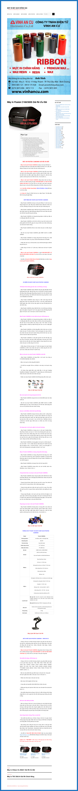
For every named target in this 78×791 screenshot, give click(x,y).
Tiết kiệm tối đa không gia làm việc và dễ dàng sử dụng (34, 141)
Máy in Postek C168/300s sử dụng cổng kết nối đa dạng (34, 148)
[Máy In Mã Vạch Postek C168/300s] (47, 749)
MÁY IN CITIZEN (39, 14)
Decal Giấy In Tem (59, 126)
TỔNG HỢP (57, 146)
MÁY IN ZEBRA (24, 14)
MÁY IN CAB (58, 130)
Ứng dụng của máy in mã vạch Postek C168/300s (33, 150)
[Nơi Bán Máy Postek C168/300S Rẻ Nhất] (25, 749)
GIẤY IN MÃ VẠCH (59, 127)
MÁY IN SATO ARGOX (59, 137)
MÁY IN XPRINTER (59, 142)
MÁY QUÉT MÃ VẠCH (59, 144)
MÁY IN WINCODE (59, 141)
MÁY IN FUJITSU (58, 132)
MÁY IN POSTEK (31, 14)
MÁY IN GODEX (16, 14)
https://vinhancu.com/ (25, 734)
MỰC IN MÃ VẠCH (59, 145)
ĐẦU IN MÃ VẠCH (59, 147)
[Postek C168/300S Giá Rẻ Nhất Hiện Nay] (36, 749)
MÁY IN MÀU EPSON (59, 134)
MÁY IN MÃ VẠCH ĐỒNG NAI (17, 8)
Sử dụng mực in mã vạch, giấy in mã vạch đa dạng (33, 147)
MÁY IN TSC (9, 14)
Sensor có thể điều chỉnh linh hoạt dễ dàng (32, 146)
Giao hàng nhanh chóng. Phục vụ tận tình (32, 156)
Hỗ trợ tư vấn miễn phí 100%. (30, 155)
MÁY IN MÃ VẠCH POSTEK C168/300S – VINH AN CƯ (33, 152)
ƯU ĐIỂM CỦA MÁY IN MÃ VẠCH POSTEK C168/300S (33, 140)
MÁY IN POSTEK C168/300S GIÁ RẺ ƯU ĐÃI (30, 138)
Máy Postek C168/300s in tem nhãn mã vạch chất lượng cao (35, 142)
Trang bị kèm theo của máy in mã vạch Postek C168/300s (34, 149)
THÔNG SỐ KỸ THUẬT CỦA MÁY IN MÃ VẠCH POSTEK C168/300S (35, 151)
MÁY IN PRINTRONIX (59, 136)
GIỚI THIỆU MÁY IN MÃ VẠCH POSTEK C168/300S (32, 139)
